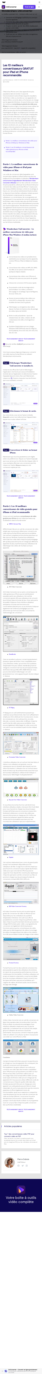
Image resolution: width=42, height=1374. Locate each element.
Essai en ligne (29, 7)
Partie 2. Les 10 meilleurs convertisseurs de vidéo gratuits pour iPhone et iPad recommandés (20, 149)
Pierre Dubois (9, 80)
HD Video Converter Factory (18, 906)
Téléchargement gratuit (15, 339)
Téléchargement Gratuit (9, 40)
